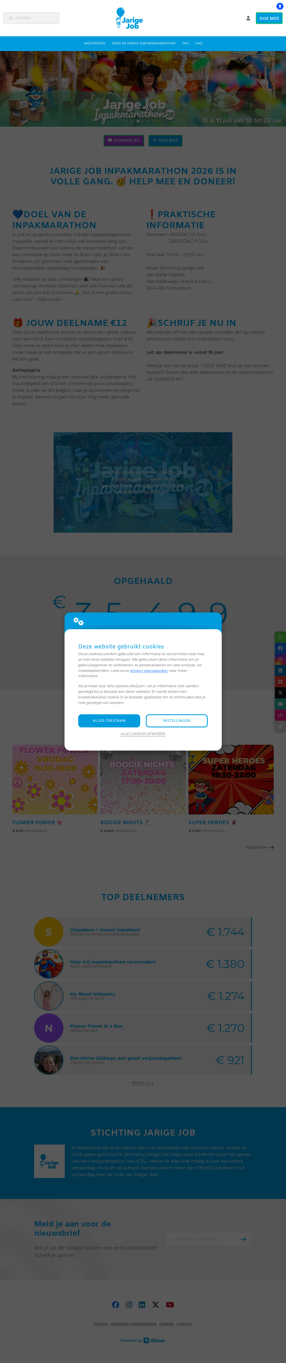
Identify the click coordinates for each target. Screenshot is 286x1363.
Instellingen (176, 720)
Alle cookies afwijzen (143, 734)
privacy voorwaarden (149, 670)
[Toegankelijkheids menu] (280, 6)
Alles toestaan (109, 720)
